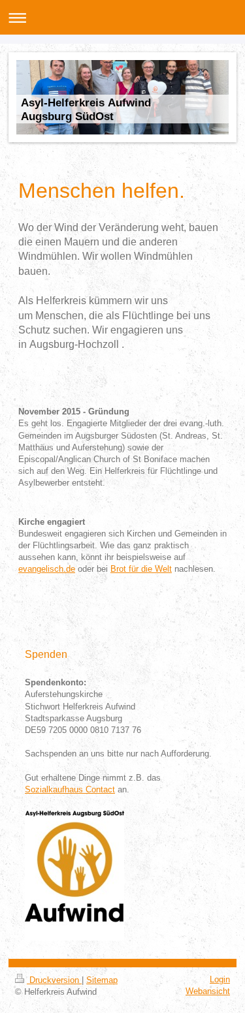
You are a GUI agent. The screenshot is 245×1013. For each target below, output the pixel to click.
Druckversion (54, 980)
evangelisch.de (46, 569)
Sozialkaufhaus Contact (70, 789)
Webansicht (208, 991)
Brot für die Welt (141, 569)
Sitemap (102, 980)
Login (220, 979)
